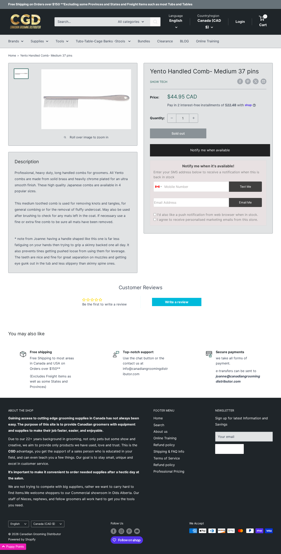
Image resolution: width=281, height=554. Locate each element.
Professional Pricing (168, 471)
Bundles (144, 41)
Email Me (245, 202)
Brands (13, 41)
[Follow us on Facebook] (113, 531)
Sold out (178, 133)
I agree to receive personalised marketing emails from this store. (207, 219)
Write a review (176, 302)
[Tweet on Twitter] (256, 81)
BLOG (184, 41)
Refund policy (164, 445)
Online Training (207, 41)
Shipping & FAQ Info (168, 451)
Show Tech (158, 81)
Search (158, 425)
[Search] (155, 21)
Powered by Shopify (22, 539)
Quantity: (157, 118)
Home (12, 55)
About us (160, 431)
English (15, 523)
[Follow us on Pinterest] (129, 531)
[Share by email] (263, 81)
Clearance (165, 41)
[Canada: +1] (158, 186)
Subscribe (229, 449)
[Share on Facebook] (240, 81)
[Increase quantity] (193, 118)
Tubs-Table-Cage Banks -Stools (101, 41)
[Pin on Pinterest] (248, 81)
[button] (13, 547)
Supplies (37, 41)
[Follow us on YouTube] (137, 531)
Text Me (245, 186)
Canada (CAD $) (44, 523)
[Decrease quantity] (171, 118)
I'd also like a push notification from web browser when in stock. (207, 214)
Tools (60, 41)
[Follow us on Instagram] (121, 531)
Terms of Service (166, 458)
